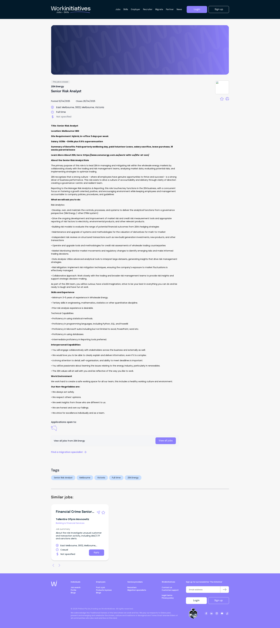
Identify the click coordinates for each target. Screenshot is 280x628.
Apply (96, 552)
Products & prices (104, 590)
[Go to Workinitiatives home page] (54, 583)
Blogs (73, 592)
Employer (135, 9)
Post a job (100, 587)
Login (196, 600)
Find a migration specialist (67, 452)
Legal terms (167, 595)
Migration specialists (136, 590)
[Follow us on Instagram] (216, 613)
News (179, 9)
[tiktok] (227, 613)
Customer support (170, 590)
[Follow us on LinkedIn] (211, 613)
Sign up (218, 600)
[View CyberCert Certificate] (193, 613)
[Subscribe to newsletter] (224, 589)
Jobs (118, 9)
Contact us (167, 587)
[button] (98, 512)
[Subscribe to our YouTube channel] (222, 613)
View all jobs (166, 440)
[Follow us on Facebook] (206, 613)
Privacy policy (168, 598)
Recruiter (147, 9)
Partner (170, 9)
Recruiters (131, 587)
